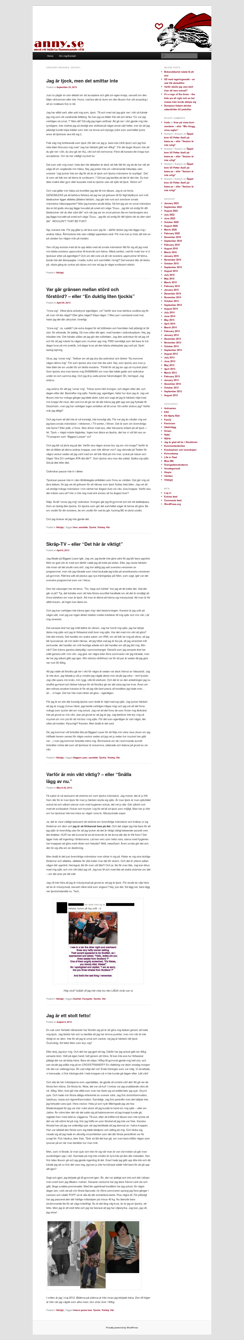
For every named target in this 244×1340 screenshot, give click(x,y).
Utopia (167, 472)
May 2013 (169, 365)
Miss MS (169, 461)
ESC (166, 412)
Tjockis (92, 527)
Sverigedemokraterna (176, 464)
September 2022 (173, 207)
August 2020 (171, 225)
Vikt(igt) (60, 272)
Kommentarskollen (174, 445)
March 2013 (170, 372)
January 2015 (171, 289)
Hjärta (167, 438)
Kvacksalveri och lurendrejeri (180, 449)
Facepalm (87, 998)
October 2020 (171, 222)
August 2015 (171, 271)
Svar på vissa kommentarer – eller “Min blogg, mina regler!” (179, 126)
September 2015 (173, 267)
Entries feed (170, 496)
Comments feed (172, 500)
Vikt (108, 527)
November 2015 (172, 259)
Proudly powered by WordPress (122, 1327)
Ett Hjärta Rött (172, 415)
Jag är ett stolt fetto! (68, 1015)
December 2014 (172, 293)
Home (50, 56)
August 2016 (171, 248)
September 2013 (173, 350)
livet (75, 527)
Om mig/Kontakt (67, 56)
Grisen (167, 430)
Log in (167, 492)
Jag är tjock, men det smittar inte (82, 80)
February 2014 (172, 331)
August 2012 (171, 395)
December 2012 (172, 383)
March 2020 (170, 229)
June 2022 (169, 218)
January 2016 (171, 256)
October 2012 (171, 387)
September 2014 (173, 305)
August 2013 (171, 353)
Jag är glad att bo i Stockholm (181, 442)
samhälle (83, 527)
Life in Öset (170, 457)
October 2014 (171, 301)
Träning (101, 527)
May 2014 (169, 320)
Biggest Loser (80, 757)
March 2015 (170, 282)
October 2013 (171, 346)
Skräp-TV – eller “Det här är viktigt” (84, 544)
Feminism (169, 423)
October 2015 (171, 263)
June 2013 (169, 361)
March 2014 (170, 327)
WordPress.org (172, 504)
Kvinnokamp (171, 453)
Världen (168, 476)
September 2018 (173, 240)
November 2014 (172, 297)
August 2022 (171, 210)
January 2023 (171, 203)
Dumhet (77, 998)
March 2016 (170, 252)
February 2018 (172, 244)
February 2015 (172, 286)
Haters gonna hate (82, 1310)
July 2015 (169, 274)
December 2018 (172, 237)
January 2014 (171, 335)
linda (167, 122)
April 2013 (169, 368)
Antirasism (170, 408)
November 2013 (172, 342)
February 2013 (172, 376)
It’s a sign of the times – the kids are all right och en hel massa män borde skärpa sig (180, 97)
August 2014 (171, 308)
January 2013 (171, 380)
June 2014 (169, 316)
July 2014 (169, 312)
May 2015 (169, 278)
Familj (167, 419)
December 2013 (172, 338)
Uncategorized (172, 468)
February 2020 (172, 233)
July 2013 (169, 357)
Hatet (167, 434)
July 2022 (169, 214)
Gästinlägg (170, 427)
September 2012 (173, 391)
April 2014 (169, 323)
